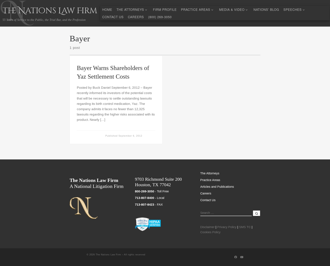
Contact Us (208, 200)
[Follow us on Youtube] (241, 257)
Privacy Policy (226, 227)
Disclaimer (207, 227)
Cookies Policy (210, 232)
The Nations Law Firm (108, 254)
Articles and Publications (217, 186)
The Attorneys (209, 173)
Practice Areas (210, 180)
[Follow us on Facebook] (235, 257)
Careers (205, 193)
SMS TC (245, 227)
